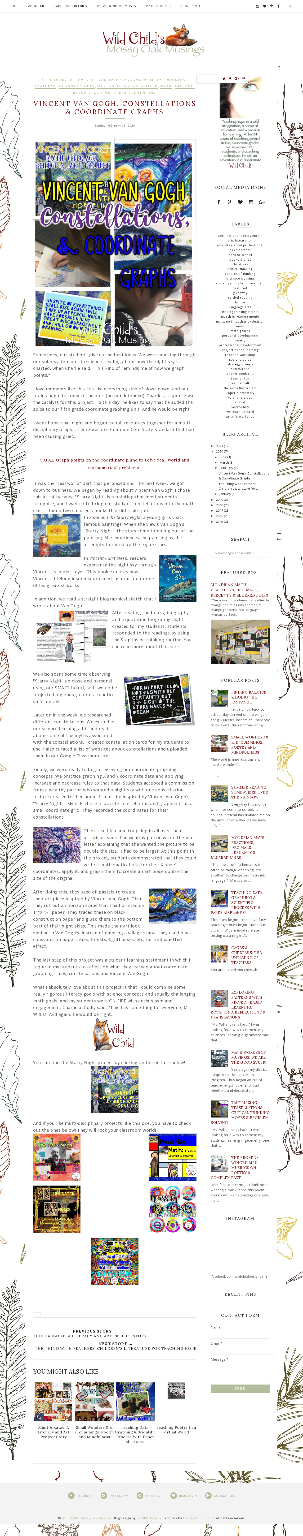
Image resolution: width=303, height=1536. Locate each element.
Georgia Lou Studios (198, 1518)
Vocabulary (240, 407)
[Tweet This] (224, 78)
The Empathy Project (240, 388)
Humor (240, 302)
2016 (220, 516)
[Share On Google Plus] (237, 78)
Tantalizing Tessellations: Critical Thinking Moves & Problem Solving (240, 1112)
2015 (220, 522)
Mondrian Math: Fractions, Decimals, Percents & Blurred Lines (239, 590)
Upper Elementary (135, 93)
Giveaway (240, 293)
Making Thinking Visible (127, 86)
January (226, 494)
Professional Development (240, 345)
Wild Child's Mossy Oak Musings (86, 1518)
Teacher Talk (240, 383)
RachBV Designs (149, 1518)
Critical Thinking (109, 80)
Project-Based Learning (240, 350)
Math (166, 86)
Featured (45, 86)
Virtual (240, 402)
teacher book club (240, 374)
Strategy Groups (240, 364)
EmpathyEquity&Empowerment (240, 283)
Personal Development (240, 336)
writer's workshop (240, 416)
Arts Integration (63, 80)
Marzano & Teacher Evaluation (240, 321)
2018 (220, 505)
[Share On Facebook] (230, 78)
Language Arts (77, 86)
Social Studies (240, 360)
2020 (220, 451)
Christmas (240, 264)
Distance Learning (240, 278)
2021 (220, 446)
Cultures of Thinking (159, 80)
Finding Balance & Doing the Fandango (249, 697)
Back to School (240, 255)
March (225, 463)
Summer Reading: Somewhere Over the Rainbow (249, 792)
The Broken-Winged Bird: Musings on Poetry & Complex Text (234, 1167)
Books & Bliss (240, 260)
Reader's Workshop (240, 355)
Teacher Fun (240, 378)
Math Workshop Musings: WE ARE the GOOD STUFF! (248, 1057)
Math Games (240, 331)
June (223, 457)
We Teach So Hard (240, 412)
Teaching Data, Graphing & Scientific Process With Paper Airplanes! (237, 902)
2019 (220, 500)
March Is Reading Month (240, 317)
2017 (220, 511)
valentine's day (240, 398)
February (227, 468)
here (174, 646)
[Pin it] (243, 78)
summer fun (240, 369)
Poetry (240, 340)
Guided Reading (240, 298)
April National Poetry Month (240, 236)
